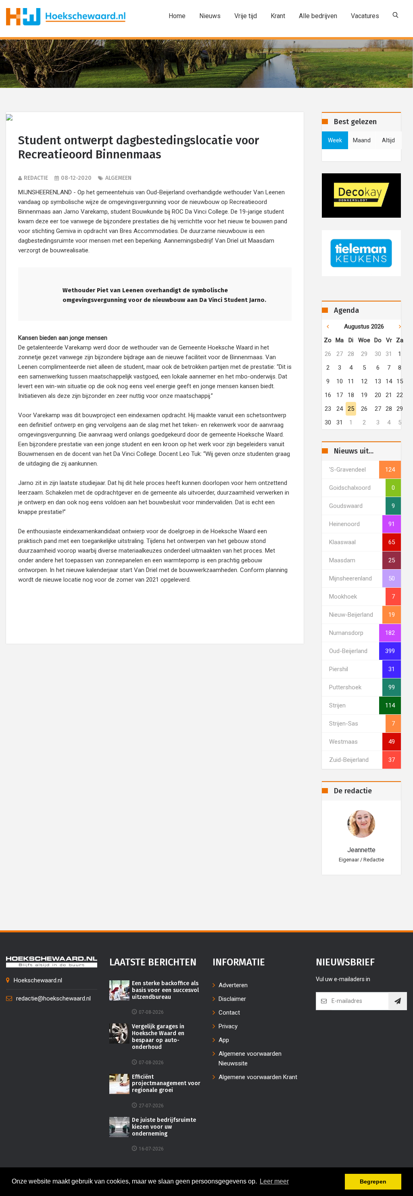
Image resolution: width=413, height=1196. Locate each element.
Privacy (228, 1026)
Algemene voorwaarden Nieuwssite (250, 1058)
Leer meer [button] (274, 1181)
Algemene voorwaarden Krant (258, 1077)
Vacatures (365, 16)
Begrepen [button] (373, 1181)
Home (177, 16)
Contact (229, 1012)
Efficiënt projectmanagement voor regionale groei (166, 1084)
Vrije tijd (245, 16)
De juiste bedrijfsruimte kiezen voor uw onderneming (164, 1127)
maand (362, 140)
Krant (278, 16)
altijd (388, 140)
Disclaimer (232, 999)
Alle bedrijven (318, 16)
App (224, 1040)
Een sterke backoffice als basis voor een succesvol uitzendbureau (165, 990)
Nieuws (210, 16)
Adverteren (233, 985)
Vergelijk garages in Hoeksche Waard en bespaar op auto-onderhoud (158, 1036)
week (335, 140)
